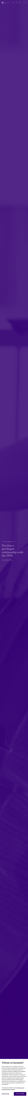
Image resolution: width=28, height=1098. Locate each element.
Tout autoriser (20, 1093)
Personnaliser (5, 1093)
